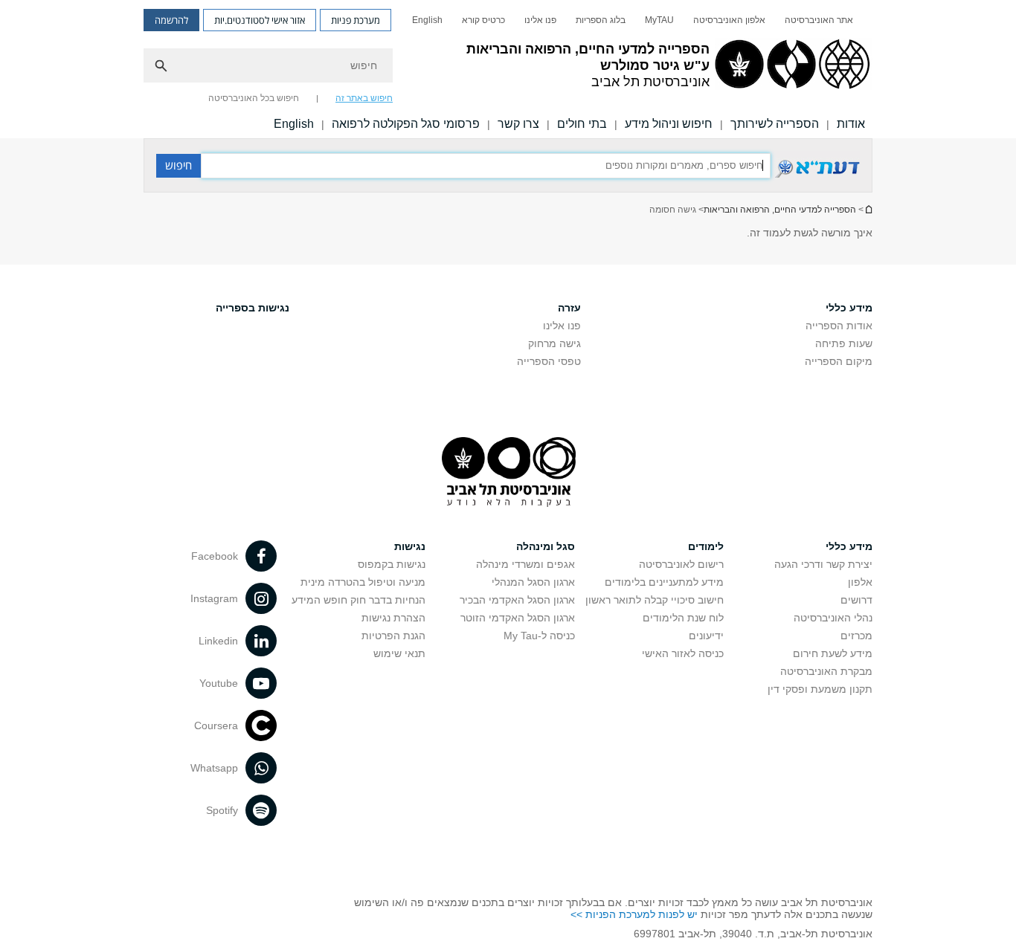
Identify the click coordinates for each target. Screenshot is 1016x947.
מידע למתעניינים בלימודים (664, 582)
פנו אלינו (540, 20)
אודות (851, 123)
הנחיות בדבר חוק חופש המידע (358, 600)
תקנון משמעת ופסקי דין (820, 689)
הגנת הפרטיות (393, 635)
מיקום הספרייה (838, 361)
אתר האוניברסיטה (819, 20)
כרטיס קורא (483, 20)
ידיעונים (706, 635)
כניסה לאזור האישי (683, 653)
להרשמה (171, 20)
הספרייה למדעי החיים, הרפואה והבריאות (780, 209)
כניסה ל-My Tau (539, 635)
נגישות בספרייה (252, 308)
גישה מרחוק (554, 343)
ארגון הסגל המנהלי (533, 582)
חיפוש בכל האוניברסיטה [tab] (253, 98)
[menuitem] (819, 20)
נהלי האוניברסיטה (833, 618)
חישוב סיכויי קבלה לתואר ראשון (654, 600)
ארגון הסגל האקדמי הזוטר (517, 618)
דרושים (856, 600)
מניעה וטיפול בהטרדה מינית (362, 582)
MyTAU (659, 20)
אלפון (860, 582)
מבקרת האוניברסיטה (826, 671)
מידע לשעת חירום (832, 653)
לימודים (706, 546)
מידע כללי (849, 308)
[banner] (508, 69)
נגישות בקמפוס (391, 564)
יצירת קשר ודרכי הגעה (823, 564)
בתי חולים (582, 123)
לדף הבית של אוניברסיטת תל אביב (868, 209)
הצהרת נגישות (393, 618)
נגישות (409, 546)
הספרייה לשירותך (774, 123)
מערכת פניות (355, 20)
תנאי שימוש (399, 653)
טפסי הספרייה (549, 361)
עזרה (569, 308)
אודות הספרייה (839, 326)
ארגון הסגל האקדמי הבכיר (517, 600)
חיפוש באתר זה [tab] (364, 98)
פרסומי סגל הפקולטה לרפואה (406, 123)
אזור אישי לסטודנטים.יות (259, 20)
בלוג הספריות (601, 20)
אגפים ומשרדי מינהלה (525, 564)
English (427, 20)
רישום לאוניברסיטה (681, 564)
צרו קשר (518, 123)
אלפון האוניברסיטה (729, 20)
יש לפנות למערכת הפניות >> (634, 914)
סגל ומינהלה (545, 546)
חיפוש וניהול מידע (669, 123)
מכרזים (856, 635)
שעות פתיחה (843, 343)
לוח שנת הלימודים (683, 618)
